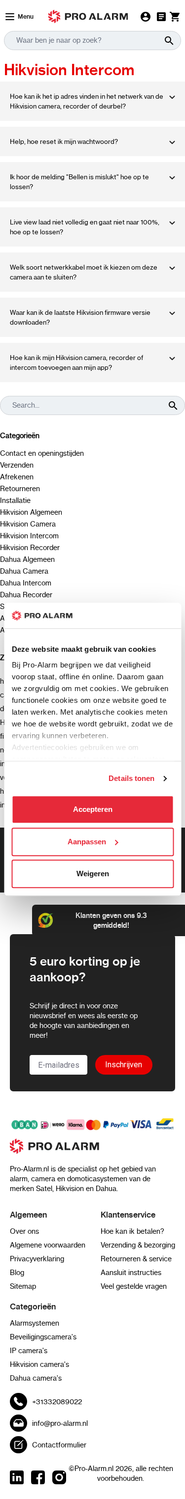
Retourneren (20, 488)
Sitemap (23, 1286)
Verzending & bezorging (138, 1245)
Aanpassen (87, 841)
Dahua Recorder (26, 594)
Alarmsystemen (34, 1323)
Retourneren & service (136, 1258)
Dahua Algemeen (27, 559)
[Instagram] (59, 1477)
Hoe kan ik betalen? (132, 1231)
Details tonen (131, 778)
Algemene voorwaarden (47, 1245)
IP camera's (28, 1350)
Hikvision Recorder (30, 547)
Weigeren (92, 874)
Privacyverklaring (37, 1258)
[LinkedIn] (17, 1477)
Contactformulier (59, 1445)
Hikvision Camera (28, 524)
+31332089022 (57, 1401)
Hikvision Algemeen (31, 512)
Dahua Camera (24, 571)
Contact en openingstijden (42, 453)
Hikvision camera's (39, 1364)
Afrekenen (17, 476)
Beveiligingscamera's (43, 1336)
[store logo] (92, 1151)
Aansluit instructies (131, 1272)
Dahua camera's (36, 1378)
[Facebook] (38, 1477)
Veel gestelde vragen (134, 1286)
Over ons (24, 1231)
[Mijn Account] (145, 17)
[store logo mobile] (88, 16)
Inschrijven (123, 1064)
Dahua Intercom (25, 583)
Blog (17, 1272)
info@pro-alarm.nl (60, 1423)
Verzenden (17, 465)
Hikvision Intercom (29, 535)
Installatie (15, 500)
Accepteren (92, 809)
